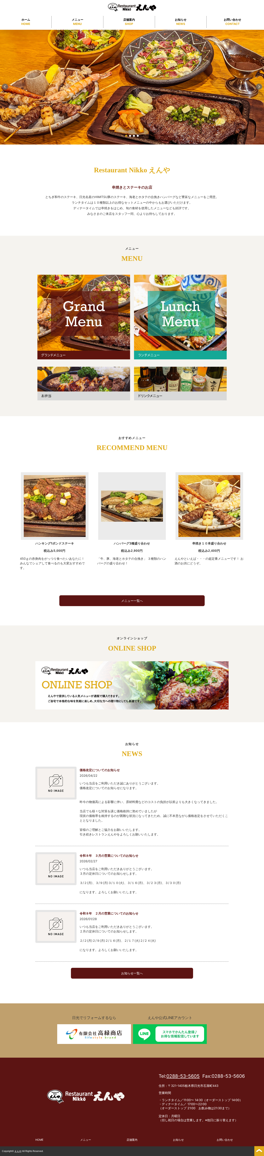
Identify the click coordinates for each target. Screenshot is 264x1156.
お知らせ (181, 22)
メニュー (77, 22)
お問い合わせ (232, 22)
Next (259, 87)
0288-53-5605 (183, 1076)
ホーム (25, 22)
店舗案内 (129, 22)
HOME (39, 1139)
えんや (17, 1151)
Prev (5, 87)
